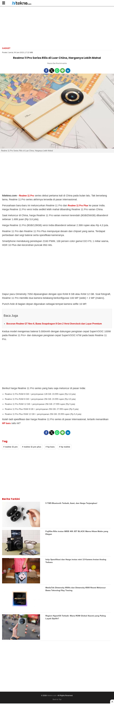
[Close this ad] (112, 701)
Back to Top (57, 699)
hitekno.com (51, 696)
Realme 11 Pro (26, 195)
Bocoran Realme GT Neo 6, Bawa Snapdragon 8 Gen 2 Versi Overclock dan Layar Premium (54, 323)
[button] (3, 3)
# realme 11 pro (10, 447)
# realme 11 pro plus (31, 447)
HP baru (6, 423)
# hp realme (64, 447)
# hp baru (50, 447)
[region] (57, 26)
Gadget (6, 48)
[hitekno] (21, 3)
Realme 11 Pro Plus (78, 205)
